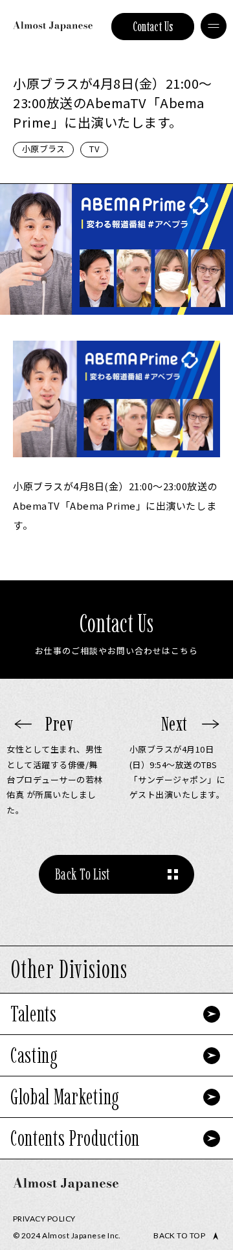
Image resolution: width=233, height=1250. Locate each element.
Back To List (82, 874)
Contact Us (153, 26)
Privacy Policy (44, 1218)
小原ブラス (43, 148)
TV (94, 148)
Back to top (179, 1236)
